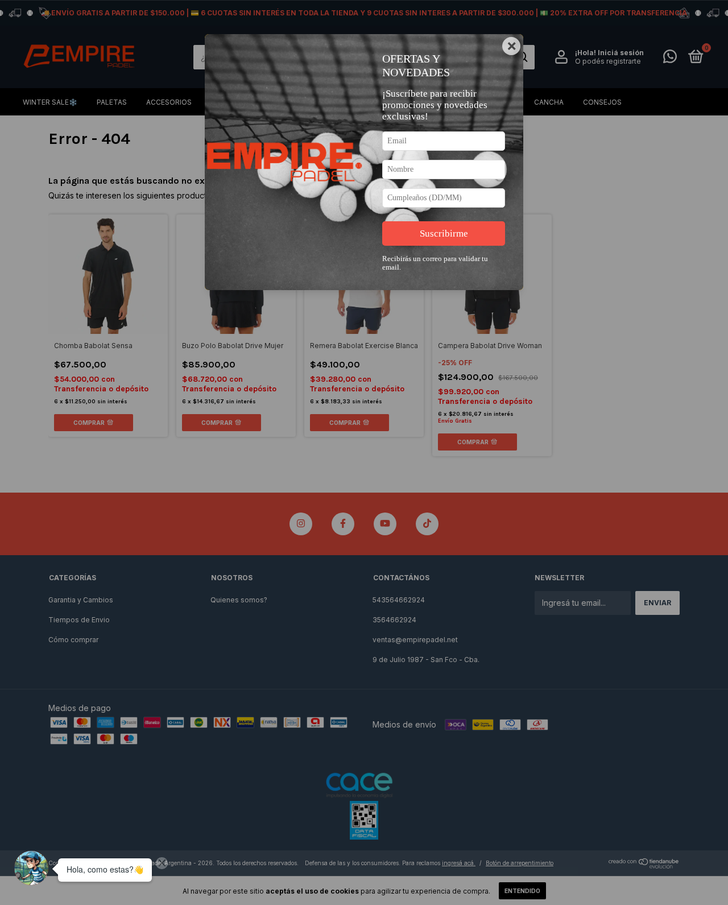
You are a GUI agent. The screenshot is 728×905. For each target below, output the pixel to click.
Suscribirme (444, 233)
